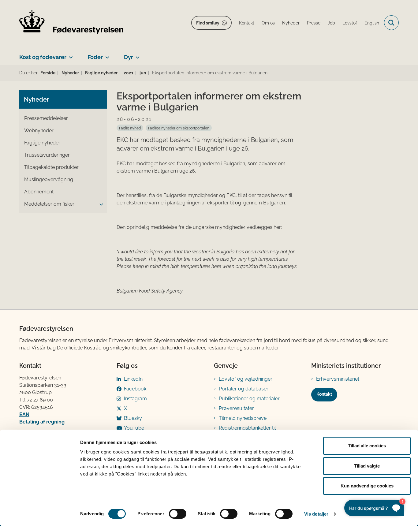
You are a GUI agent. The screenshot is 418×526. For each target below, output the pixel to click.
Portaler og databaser (243, 389)
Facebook (135, 389)
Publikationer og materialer (249, 398)
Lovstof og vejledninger (245, 379)
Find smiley (207, 23)
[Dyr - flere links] (136, 55)
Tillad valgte (367, 465)
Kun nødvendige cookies (367, 485)
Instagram (135, 398)
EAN (24, 414)
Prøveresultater (236, 408)
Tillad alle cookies (367, 445)
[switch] (177, 514)
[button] (99, 204)
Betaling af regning (42, 422)
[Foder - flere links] (106, 55)
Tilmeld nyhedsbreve (243, 418)
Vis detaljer (316, 514)
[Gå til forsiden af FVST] (71, 23)
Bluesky (133, 418)
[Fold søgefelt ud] (391, 22)
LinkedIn (133, 379)
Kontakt (324, 394)
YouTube (134, 428)
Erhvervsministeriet (337, 379)
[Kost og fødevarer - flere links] (69, 55)
